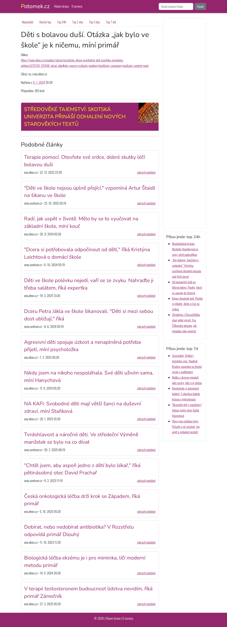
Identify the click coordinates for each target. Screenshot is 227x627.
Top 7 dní (111, 22)
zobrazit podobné (146, 172)
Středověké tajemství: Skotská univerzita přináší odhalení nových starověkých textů (74, 117)
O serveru (77, 6)
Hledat (200, 6)
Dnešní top (45, 22)
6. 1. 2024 (39, 82)
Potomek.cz (35, 6)
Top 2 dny (77, 22)
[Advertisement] (184, 123)
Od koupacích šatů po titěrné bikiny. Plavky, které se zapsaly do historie (187, 287)
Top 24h (61, 22)
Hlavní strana (61, 6)
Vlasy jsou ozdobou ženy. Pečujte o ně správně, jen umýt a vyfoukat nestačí (186, 427)
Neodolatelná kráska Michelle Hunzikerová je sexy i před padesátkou (185, 249)
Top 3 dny (94, 22)
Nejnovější (27, 22)
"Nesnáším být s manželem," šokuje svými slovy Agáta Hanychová (187, 410)
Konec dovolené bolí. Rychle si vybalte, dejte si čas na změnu (187, 304)
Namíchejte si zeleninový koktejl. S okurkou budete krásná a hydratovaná (186, 394)
